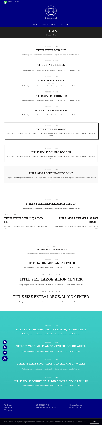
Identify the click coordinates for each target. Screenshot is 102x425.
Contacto (65, 24)
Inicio (35, 24)
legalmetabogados (76, 405)
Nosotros (54, 24)
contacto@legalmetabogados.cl (48, 407)
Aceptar (94, 422)
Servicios (44, 24)
